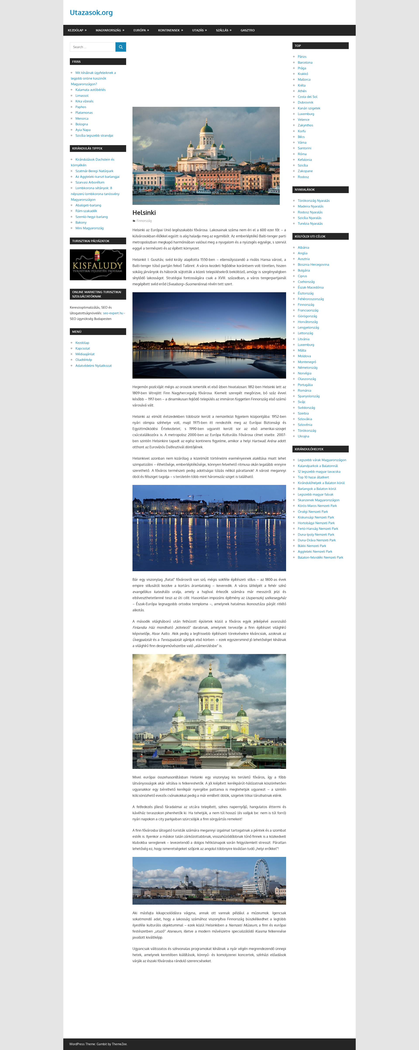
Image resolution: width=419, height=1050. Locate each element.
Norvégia (304, 373)
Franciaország (308, 310)
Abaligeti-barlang (88, 205)
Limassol (82, 95)
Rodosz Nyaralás (310, 212)
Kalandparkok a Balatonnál (318, 466)
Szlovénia (305, 425)
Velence (303, 119)
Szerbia (303, 413)
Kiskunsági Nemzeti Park (316, 517)
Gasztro (248, 30)
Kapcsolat (83, 348)
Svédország (306, 408)
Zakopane (305, 171)
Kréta (302, 85)
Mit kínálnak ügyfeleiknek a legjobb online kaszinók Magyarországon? (93, 78)
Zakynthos (305, 125)
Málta (302, 350)
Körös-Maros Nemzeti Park (317, 506)
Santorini (304, 148)
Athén (302, 91)
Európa (140, 30)
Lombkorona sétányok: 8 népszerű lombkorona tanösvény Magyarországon (95, 194)
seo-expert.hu (113, 313)
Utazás (198, 30)
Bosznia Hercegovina (313, 264)
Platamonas (84, 112)
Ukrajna (303, 436)
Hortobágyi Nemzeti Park (316, 523)
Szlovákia (305, 419)
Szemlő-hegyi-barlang (92, 217)
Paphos (81, 107)
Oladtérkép (84, 360)
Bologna (82, 124)
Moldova (304, 356)
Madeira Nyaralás (310, 206)
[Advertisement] (209, 74)
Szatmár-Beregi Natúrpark (94, 171)
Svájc (302, 402)
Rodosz (303, 177)
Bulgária (304, 270)
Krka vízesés (84, 101)
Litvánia (303, 339)
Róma (302, 154)
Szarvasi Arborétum (90, 182)
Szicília (303, 165)
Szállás (222, 30)
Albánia (303, 247)
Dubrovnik (305, 102)
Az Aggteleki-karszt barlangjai (98, 177)
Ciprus (302, 276)
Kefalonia (305, 160)
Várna (302, 142)
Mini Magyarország (90, 228)
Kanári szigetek (309, 108)
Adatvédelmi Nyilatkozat (94, 366)
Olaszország (307, 379)
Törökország (307, 430)
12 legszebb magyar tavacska (319, 471)
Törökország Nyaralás (314, 201)
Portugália (305, 385)
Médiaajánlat (85, 354)
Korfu (302, 131)
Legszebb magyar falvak (315, 494)
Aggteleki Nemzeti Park (315, 551)
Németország (308, 367)
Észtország (306, 293)
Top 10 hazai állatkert (313, 477)
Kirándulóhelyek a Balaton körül (321, 483)
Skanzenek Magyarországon (319, 500)
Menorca (82, 118)
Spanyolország (309, 396)
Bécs (301, 137)
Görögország (307, 316)
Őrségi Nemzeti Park (313, 512)
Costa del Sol (307, 97)
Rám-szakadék (86, 211)
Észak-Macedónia (311, 287)
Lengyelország (308, 327)
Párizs (302, 56)
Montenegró (307, 362)
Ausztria (304, 259)
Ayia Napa (83, 130)
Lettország (305, 333)
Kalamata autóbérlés (91, 90)
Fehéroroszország (311, 299)
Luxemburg (306, 114)
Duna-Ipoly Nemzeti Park (316, 534)
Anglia (302, 253)
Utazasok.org (91, 12)
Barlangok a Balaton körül (317, 489)
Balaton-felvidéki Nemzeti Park (320, 557)
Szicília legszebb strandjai (94, 135)
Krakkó (303, 74)
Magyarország (108, 30)
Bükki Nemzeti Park (312, 546)
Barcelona (305, 62)
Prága (302, 68)
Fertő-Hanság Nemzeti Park (318, 529)
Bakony (81, 222)
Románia (304, 390)
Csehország (306, 282)
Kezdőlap (75, 30)
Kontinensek (169, 30)
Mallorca (304, 79)
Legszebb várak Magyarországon (322, 460)
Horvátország (308, 322)
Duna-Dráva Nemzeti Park (317, 540)
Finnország (144, 221)
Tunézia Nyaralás (310, 223)
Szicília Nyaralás (309, 218)
